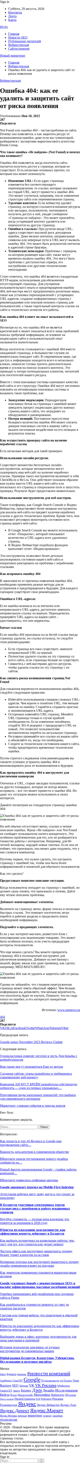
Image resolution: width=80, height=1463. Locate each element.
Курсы (13, 1395)
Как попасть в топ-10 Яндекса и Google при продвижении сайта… (31, 1143)
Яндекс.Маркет (46, 1410)
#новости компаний (48, 1373)
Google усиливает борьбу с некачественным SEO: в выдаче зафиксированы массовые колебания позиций (40, 1285)
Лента (12, 16)
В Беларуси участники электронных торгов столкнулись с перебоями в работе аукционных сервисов (35, 1208)
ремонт (47, 1415)
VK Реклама (45, 1385)
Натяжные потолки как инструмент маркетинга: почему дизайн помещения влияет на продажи (39, 1263)
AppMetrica (6, 1380)
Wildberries (63, 1385)
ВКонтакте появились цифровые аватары (29, 1180)
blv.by (4, 27)
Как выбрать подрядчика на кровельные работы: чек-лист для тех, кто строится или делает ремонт (37, 1242)
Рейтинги (46, 1398)
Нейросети (57, 1394)
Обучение (70, 1394)
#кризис (21, 1374)
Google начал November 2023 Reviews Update (31, 1042)
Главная (13, 34)
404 (2, 1017)
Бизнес (26, 1390)
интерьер (22, 1416)
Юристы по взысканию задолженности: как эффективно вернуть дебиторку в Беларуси (32, 1231)
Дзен (37, 1390)
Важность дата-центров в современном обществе (34, 1152)
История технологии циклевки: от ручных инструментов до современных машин (30, 1349)
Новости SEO (17, 37)
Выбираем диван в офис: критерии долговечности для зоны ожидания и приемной (38, 1338)
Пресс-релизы (7, 1399)
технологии (8, 1420)
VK (31, 1385)
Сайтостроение (19, 48)
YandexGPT (6, 1390)
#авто (3, 1374)
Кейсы (4, 1395)
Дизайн (48, 1390)
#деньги (11, 1374)
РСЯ (38, 1399)
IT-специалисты (50, 1380)
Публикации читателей (24, 41)
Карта (12, 20)
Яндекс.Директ (14, 1410)
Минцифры (42, 1394)
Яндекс (27, 1404)
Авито (16, 1390)
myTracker (66, 1380)
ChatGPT (18, 1380)
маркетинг (35, 1415)
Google (32, 1379)
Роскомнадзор (8, 1405)
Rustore (5, 1385)
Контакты (15, 12)
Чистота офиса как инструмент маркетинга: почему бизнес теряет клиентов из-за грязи (36, 1253)
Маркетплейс (25, 1394)
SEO (15, 1385)
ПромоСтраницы (24, 1398)
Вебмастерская (18, 45)
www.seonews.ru (68, 1010)
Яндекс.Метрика (8, 1416)
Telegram (23, 1386)
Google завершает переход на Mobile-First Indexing (37, 1187)
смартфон (58, 1416)
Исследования (66, 1390)
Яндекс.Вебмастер (48, 1405)
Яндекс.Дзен (68, 1405)
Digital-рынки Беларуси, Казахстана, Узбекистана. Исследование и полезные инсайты (37, 1359)
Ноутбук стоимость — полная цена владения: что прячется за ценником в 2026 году (34, 1221)
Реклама (57, 1398)
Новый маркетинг (12, 55)
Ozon (76, 1380)
